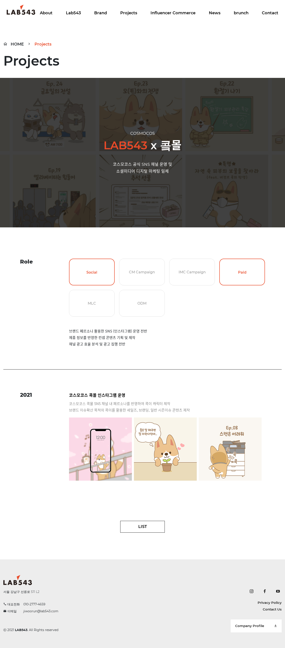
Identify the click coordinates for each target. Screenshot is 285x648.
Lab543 (73, 12)
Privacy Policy (270, 602)
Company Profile (250, 626)
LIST (142, 526)
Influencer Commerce (173, 12)
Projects (128, 12)
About (46, 12)
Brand (100, 12)
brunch (241, 12)
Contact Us (272, 609)
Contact (270, 12)
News (214, 12)
